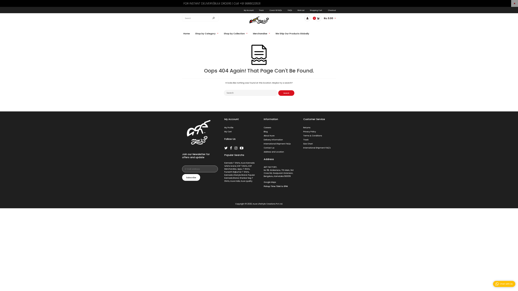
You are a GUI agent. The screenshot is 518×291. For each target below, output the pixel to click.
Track (261, 10)
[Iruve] (259, 24)
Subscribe (191, 177)
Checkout (332, 10)
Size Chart (308, 143)
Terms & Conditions (312, 135)
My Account (249, 10)
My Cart (228, 131)
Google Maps (270, 182)
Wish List (300, 10)
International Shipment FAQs (277, 143)
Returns (306, 127)
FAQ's (290, 10)
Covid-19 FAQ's (276, 10)
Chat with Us (506, 283)
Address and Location (274, 151)
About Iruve (269, 135)
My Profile (228, 127)
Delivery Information (273, 139)
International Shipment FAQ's (317, 147)
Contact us (269, 147)
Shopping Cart (316, 10)
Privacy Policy (309, 131)
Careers (267, 127)
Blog (266, 131)
